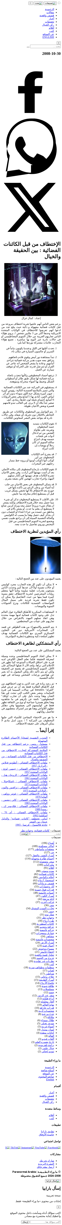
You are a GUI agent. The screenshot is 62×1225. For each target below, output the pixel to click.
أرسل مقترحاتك (45, 1167)
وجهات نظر (27, 830)
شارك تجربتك (47, 1160)
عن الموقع (48, 1073)
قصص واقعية (47, 1095)
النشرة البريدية (46, 1163)
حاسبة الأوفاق (46, 1134)
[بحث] (38, 3)
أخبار (51, 1092)
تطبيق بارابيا (47, 1131)
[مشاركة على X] (31, 235)
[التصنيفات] (50, 3)
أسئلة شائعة (47, 1070)
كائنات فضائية (41, 830)
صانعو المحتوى (46, 1076)
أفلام (51, 1115)
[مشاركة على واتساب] (31, 176)
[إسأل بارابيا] (53, 1181)
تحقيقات (49, 1098)
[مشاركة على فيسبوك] (31, 117)
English (50, 1079)
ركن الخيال (48, 1102)
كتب (51, 1118)
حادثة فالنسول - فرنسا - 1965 (31, 824)
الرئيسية (49, 1067)
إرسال (25, 1222)
